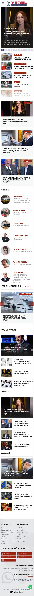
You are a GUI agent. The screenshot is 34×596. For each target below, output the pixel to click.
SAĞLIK (19, 539)
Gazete (3, 543)
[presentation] (2, 304)
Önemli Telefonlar (6, 530)
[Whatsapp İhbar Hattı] (30, 587)
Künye (3, 528)
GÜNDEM (19, 528)
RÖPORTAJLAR (21, 541)
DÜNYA (19, 534)
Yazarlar (3, 541)
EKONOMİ (20, 530)
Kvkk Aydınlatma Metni (7, 532)
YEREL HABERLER (22, 532)
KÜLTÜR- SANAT (22, 536)
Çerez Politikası (5, 534)
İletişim (3, 536)
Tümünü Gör (28, 286)
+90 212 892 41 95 (23, 580)
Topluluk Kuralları (6, 539)
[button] (2, 50)
